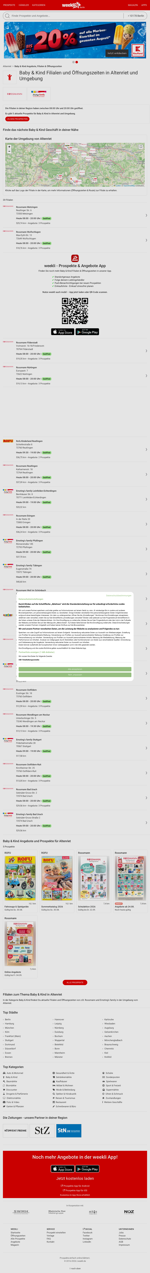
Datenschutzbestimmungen (118, 595)
